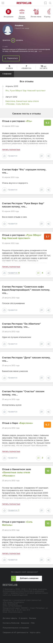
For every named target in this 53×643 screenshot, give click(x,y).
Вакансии (25, 623)
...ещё (39, 51)
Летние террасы (21, 17)
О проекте (23, 618)
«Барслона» (26, 423)
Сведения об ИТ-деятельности (15, 632)
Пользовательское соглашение (16, 628)
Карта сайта (35, 632)
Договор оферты (10, 618)
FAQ (32, 623)
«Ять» (28, 121)
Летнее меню (36, 17)
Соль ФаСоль (22, 104)
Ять (7, 91)
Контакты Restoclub (11, 623)
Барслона (10, 101)
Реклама (32, 618)
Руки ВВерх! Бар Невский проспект (28, 91)
